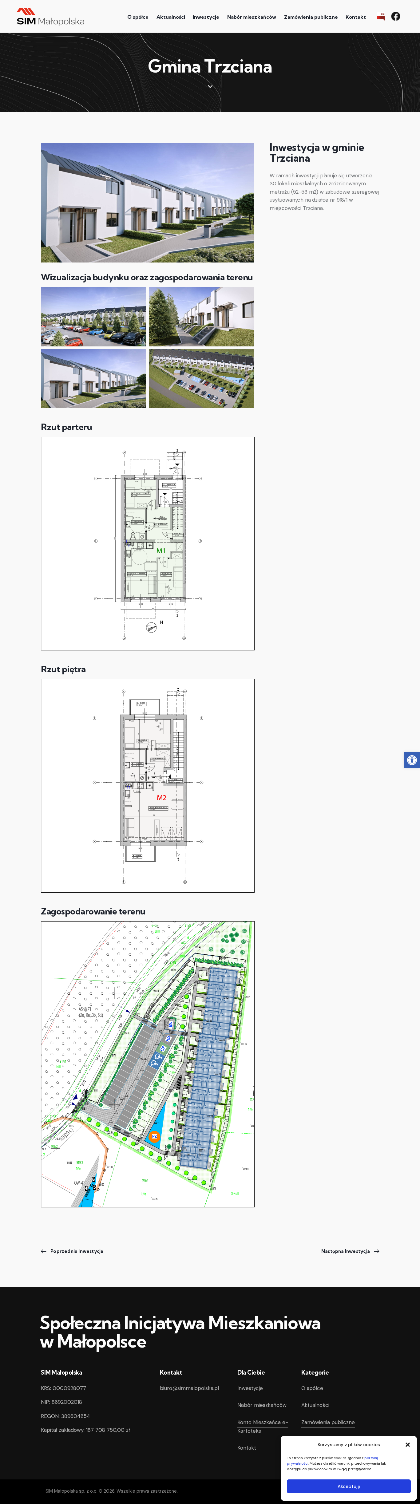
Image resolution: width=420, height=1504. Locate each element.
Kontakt (246, 1447)
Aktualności (315, 1405)
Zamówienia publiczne (328, 1422)
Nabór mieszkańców (262, 1405)
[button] (412, 760)
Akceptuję (349, 1486)
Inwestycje (250, 1388)
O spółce (312, 1388)
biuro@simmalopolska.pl (189, 1388)
